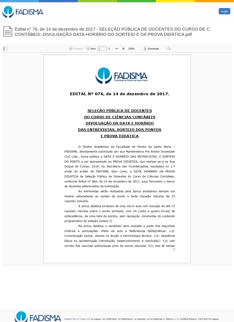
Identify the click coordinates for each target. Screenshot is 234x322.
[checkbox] (5, 49)
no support (96, 319)
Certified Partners (188, 319)
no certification (110, 319)
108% (131, 48)
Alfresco (170, 319)
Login (224, 11)
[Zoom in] (123, 49)
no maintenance (125, 319)
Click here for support (208, 319)
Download (153, 48)
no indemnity (156, 319)
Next (93, 48)
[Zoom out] (116, 49)
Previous (78, 48)
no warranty (140, 319)
